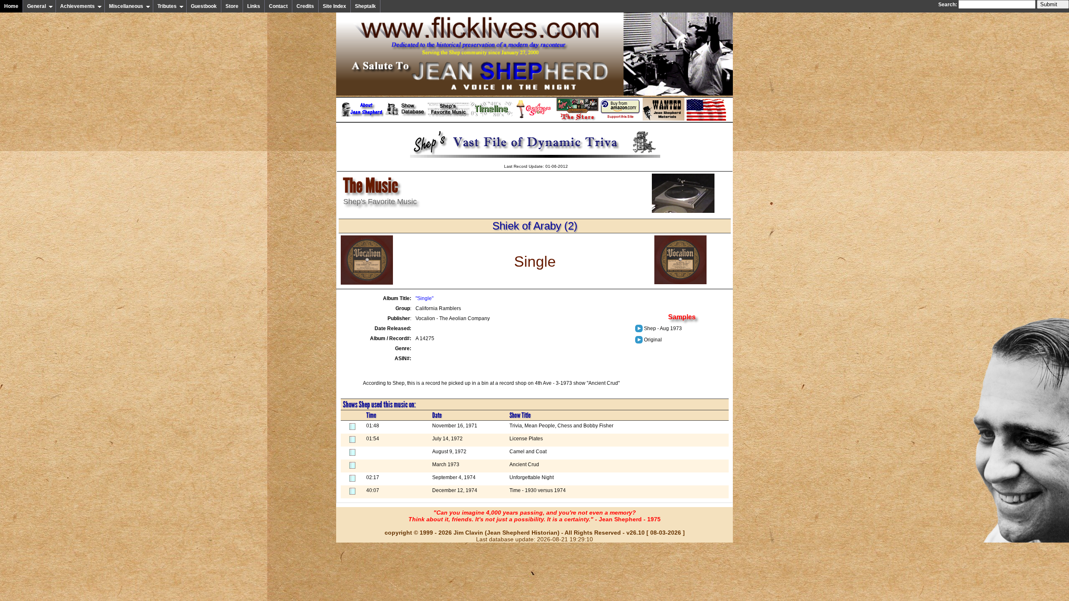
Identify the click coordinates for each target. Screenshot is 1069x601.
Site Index (334, 6)
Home (11, 6)
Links (253, 6)
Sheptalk (365, 6)
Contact (278, 6)
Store (231, 6)
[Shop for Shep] (577, 119)
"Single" (424, 298)
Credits (305, 6)
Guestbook (204, 6)
